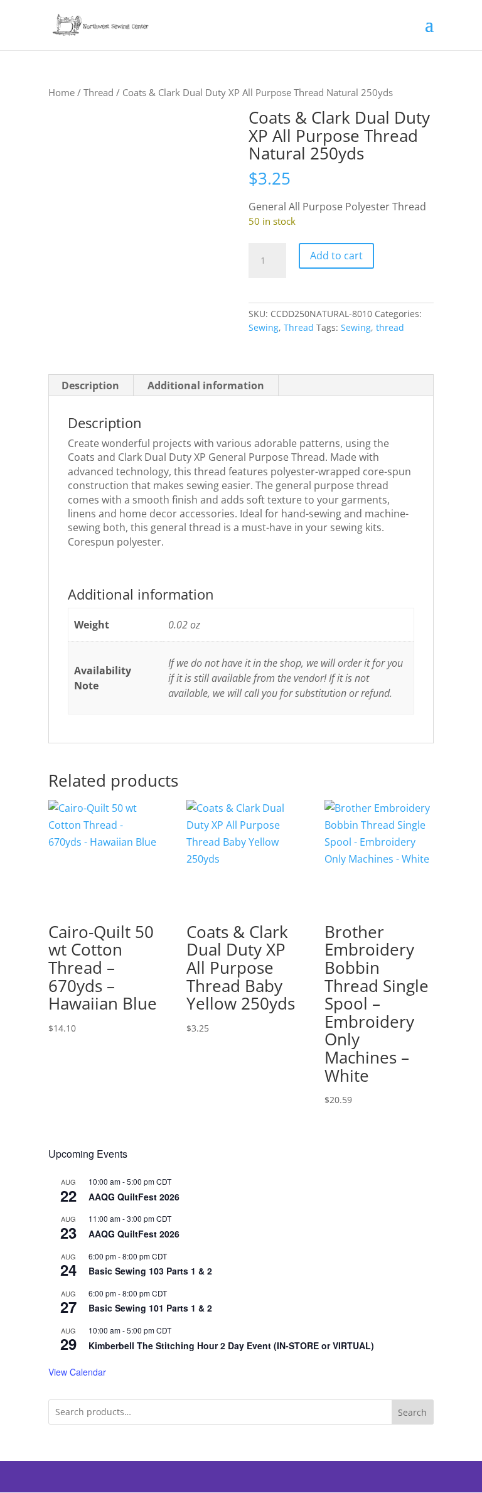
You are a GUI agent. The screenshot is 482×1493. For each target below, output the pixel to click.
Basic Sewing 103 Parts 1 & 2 (150, 1270)
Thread (98, 92)
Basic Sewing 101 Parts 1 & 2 (150, 1308)
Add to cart (336, 255)
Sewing (264, 327)
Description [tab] (90, 385)
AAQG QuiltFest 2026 (133, 1196)
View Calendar (77, 1372)
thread (390, 327)
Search (412, 1412)
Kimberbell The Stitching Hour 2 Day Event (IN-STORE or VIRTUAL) (231, 1345)
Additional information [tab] (205, 385)
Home (61, 92)
